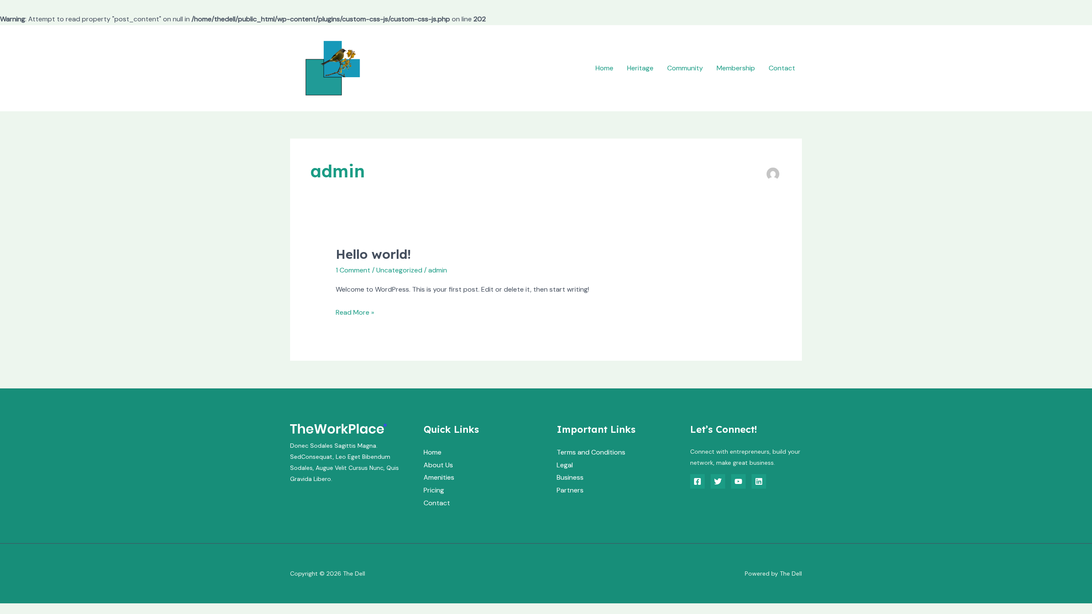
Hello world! (373, 254)
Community (685, 68)
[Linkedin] (759, 481)
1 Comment (353, 270)
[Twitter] (718, 481)
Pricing (434, 490)
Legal (565, 464)
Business (570, 477)
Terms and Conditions (591, 452)
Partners (570, 490)
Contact (782, 68)
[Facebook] (697, 481)
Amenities (439, 477)
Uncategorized (399, 270)
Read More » (355, 311)
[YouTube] (738, 481)
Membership (736, 68)
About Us (438, 464)
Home (604, 68)
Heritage (640, 68)
